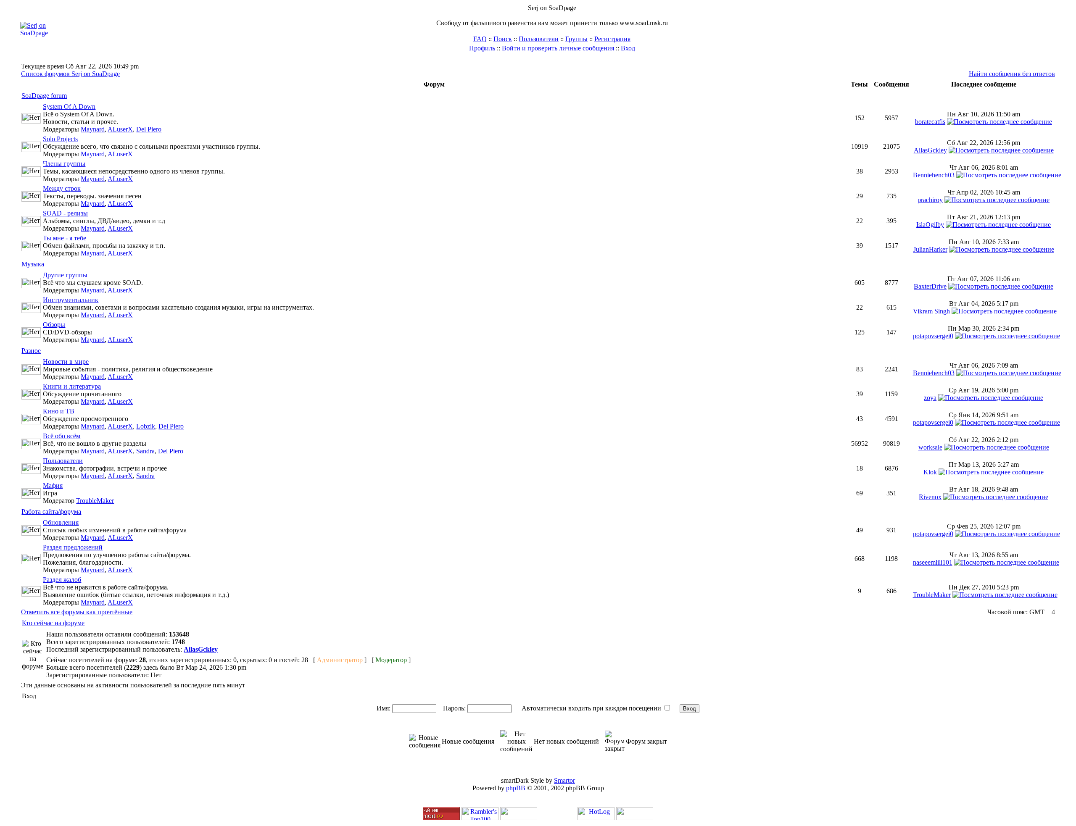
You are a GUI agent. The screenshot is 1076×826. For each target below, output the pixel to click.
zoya (930, 397)
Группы (576, 38)
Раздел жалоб (62, 579)
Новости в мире (66, 361)
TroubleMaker (95, 500)
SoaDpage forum (44, 95)
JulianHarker (930, 249)
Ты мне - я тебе (64, 238)
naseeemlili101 (932, 562)
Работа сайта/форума (51, 511)
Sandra (145, 451)
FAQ (480, 38)
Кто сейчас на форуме (53, 622)
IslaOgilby (930, 224)
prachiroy (930, 199)
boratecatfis (930, 121)
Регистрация (612, 38)
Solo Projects (60, 138)
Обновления (61, 522)
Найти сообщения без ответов (1012, 73)
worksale (930, 447)
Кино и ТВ (58, 411)
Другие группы (65, 275)
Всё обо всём (61, 435)
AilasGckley (930, 150)
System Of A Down (69, 106)
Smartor (564, 780)
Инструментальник (70, 299)
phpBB (515, 788)
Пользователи (539, 38)
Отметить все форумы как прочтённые (76, 612)
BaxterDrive (930, 286)
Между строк (62, 188)
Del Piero (148, 129)
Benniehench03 (934, 175)
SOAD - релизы (65, 213)
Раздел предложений (73, 547)
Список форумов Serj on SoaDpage (70, 73)
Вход (628, 48)
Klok (930, 472)
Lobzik (145, 426)
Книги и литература (72, 386)
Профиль (482, 48)
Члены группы (64, 163)
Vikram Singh (931, 311)
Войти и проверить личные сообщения (558, 48)
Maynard (93, 129)
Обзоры (54, 324)
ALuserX (120, 129)
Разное (31, 350)
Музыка (32, 264)
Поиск (502, 38)
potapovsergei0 (933, 335)
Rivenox (930, 496)
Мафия (53, 485)
